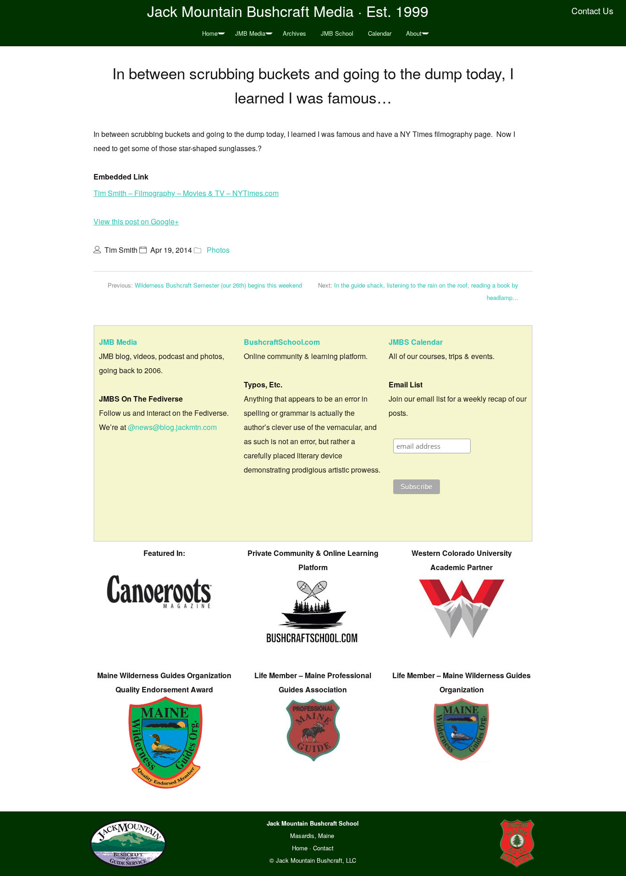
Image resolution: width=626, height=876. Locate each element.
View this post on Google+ (136, 221)
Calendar (379, 33)
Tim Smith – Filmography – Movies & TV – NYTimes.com (186, 193)
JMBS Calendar (416, 342)
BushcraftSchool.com (282, 342)
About (414, 33)
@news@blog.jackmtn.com (172, 427)
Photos (218, 250)
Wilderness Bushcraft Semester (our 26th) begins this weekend (218, 285)
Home (210, 33)
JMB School (337, 33)
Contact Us (592, 10)
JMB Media (250, 33)
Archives (294, 33)
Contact (323, 847)
